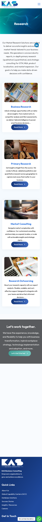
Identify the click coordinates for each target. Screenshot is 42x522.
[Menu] (39, 4)
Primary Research (21, 163)
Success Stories (8, 501)
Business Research (21, 106)
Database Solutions (9, 498)
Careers (5, 508)
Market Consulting (21, 223)
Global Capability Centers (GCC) (14, 494)
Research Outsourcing (21, 280)
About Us (5, 490)
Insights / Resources (9, 505)
